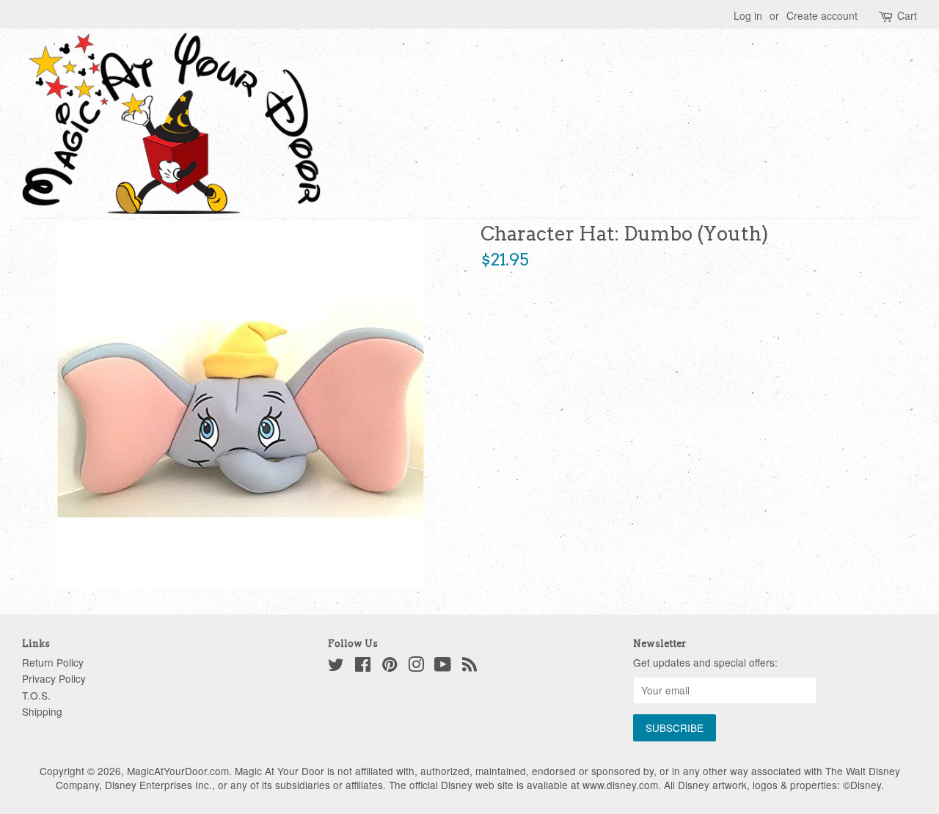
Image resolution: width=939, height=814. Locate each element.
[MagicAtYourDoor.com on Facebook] (362, 666)
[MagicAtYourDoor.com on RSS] (469, 666)
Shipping (42, 711)
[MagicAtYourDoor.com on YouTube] (442, 666)
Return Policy (53, 662)
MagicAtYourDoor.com (178, 770)
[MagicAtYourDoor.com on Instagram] (416, 666)
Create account (822, 15)
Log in (748, 15)
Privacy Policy (54, 678)
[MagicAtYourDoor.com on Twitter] (336, 666)
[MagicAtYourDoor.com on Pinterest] (389, 666)
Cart (907, 16)
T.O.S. (36, 695)
